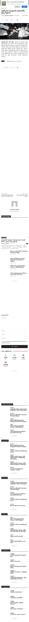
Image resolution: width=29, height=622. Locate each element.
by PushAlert (4, 8)
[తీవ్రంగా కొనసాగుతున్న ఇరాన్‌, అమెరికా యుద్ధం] (5, 566)
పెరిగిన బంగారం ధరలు (15, 561)
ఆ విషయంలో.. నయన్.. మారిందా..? (17, 614)
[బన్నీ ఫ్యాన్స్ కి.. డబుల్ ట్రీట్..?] (5, 597)
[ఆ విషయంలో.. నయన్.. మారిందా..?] (5, 614)
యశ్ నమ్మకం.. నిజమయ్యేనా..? (16, 608)
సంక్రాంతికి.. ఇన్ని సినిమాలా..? (16, 592)
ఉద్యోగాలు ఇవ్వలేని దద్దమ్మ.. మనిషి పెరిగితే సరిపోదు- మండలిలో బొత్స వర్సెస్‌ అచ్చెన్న (17, 457)
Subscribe (6, 361)
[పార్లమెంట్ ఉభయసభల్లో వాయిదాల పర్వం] (5, 541)
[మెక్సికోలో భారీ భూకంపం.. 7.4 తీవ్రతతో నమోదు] (5, 572)
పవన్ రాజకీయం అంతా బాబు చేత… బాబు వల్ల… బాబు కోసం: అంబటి (7, 196)
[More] (17, 20)
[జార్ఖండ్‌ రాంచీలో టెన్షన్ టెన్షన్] (5, 536)
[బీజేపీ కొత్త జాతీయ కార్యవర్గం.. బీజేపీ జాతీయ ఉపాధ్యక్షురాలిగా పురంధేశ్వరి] (5, 463)
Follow (14, 354)
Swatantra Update (5, 243)
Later (17, 6)
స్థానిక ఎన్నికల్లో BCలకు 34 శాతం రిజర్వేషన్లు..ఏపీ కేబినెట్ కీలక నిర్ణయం (17, 260)
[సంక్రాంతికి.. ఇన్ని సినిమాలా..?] (5, 592)
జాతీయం (11, 424)
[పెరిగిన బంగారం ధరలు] (5, 561)
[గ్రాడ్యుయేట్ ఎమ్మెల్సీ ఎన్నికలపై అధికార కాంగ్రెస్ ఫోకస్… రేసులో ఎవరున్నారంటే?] (14, 228)
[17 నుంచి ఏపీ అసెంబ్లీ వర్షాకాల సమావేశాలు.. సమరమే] (5, 469)
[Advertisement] (14, 131)
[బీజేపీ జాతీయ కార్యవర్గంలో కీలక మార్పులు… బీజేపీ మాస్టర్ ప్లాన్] (5, 268)
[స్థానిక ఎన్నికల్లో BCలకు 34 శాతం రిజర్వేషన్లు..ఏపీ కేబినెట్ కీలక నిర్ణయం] (5, 260)
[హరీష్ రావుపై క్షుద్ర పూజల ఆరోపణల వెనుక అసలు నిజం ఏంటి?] (5, 275)
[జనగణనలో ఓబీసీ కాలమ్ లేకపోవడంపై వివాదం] (5, 451)
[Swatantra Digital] (2, 15)
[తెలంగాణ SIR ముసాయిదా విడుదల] (5, 505)
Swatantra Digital (9, 15)
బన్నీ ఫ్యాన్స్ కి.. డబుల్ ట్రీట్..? (16, 597)
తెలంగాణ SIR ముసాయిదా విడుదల (17, 505)
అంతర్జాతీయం (12, 553)
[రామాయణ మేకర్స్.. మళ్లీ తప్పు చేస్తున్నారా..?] (5, 603)
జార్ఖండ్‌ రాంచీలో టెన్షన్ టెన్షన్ (16, 536)
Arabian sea (19, 61)
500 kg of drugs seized (11, 61)
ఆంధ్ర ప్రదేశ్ (11, 418)
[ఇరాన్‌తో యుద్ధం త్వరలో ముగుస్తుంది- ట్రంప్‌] (5, 555)
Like (5, 354)
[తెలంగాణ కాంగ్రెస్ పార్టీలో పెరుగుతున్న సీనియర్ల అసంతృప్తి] (5, 253)
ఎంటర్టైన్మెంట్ (12, 590)
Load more (14, 435)
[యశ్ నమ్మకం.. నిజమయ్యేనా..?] (5, 608)
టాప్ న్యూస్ (4, 237)
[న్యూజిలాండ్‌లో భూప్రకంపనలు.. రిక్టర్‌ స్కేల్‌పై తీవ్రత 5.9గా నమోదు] (5, 578)
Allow (24, 6)
